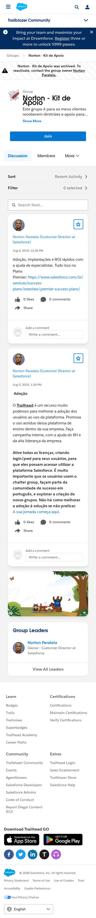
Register (62, 38)
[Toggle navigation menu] (86, 20)
